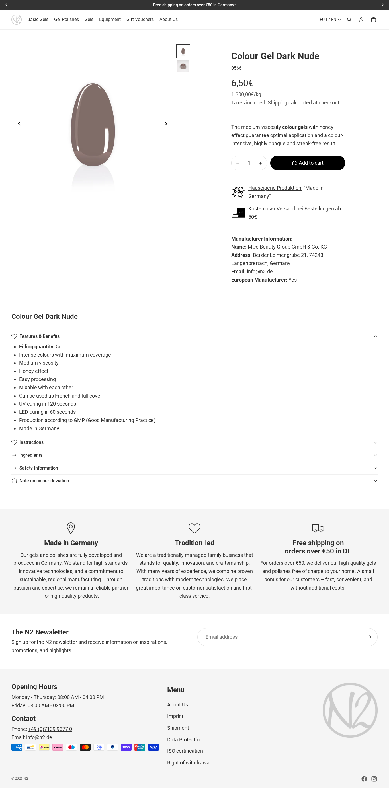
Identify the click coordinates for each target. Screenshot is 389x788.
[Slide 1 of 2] (183, 51)
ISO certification (185, 751)
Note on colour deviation (44, 480)
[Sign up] (369, 637)
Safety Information (38, 468)
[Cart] (373, 19)
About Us (177, 705)
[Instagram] (374, 778)
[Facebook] (364, 778)
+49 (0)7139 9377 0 (50, 729)
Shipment (178, 728)
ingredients (30, 455)
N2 (26, 779)
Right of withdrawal (189, 763)
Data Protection (184, 740)
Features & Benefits (39, 336)
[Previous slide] (17, 125)
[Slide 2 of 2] (183, 66)
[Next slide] (167, 125)
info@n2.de (39, 737)
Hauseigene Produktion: (275, 188)
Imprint (175, 716)
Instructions (31, 442)
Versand (286, 209)
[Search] (349, 19)
